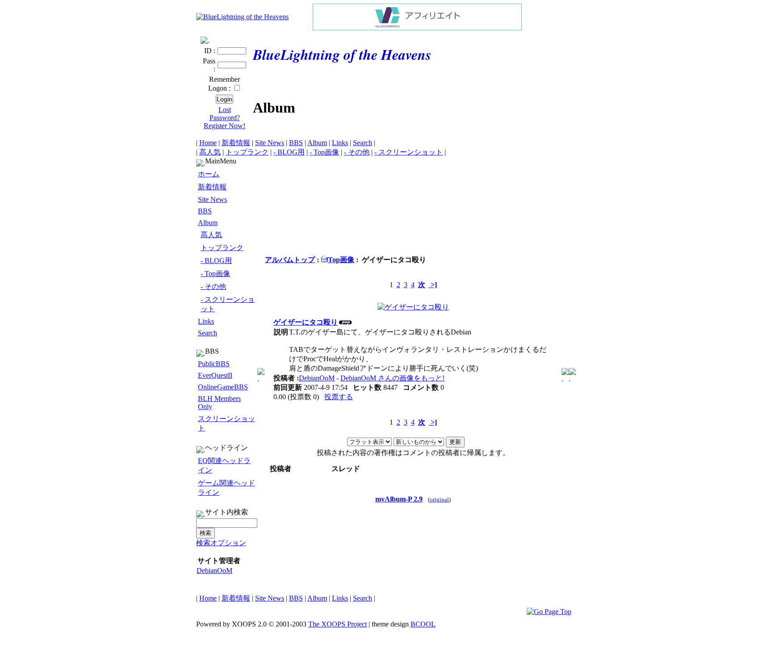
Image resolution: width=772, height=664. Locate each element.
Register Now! (224, 125)
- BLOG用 (289, 152)
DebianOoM (214, 570)
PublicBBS (214, 363)
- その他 (356, 152)
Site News (269, 142)
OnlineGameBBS (223, 387)
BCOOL (423, 624)
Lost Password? (225, 113)
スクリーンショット (226, 423)
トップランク (247, 152)
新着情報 (236, 142)
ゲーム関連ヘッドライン (226, 487)
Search (362, 142)
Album (317, 142)
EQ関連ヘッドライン (224, 465)
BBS (296, 142)
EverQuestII (215, 375)
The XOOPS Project (337, 624)
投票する (338, 397)
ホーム (208, 174)
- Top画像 (324, 152)
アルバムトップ (290, 259)
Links (340, 142)
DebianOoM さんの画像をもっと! (392, 378)
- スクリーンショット (408, 152)
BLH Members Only (219, 402)
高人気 (210, 152)
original (439, 500)
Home (208, 142)
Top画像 (341, 259)
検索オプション (221, 543)
